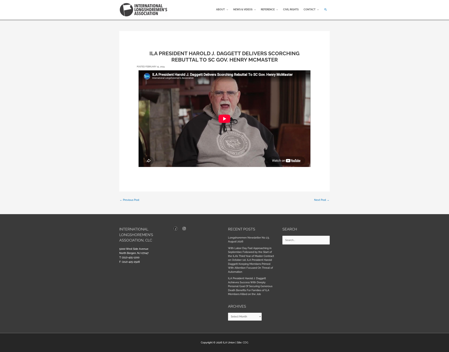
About (220, 9)
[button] (325, 9)
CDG (245, 342)
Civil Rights (291, 9)
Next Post (321, 200)
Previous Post (129, 200)
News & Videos (243, 9)
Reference (268, 9)
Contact (310, 9)
